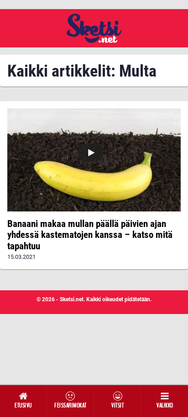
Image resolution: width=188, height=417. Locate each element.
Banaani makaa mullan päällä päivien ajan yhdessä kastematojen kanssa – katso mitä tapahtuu (89, 234)
